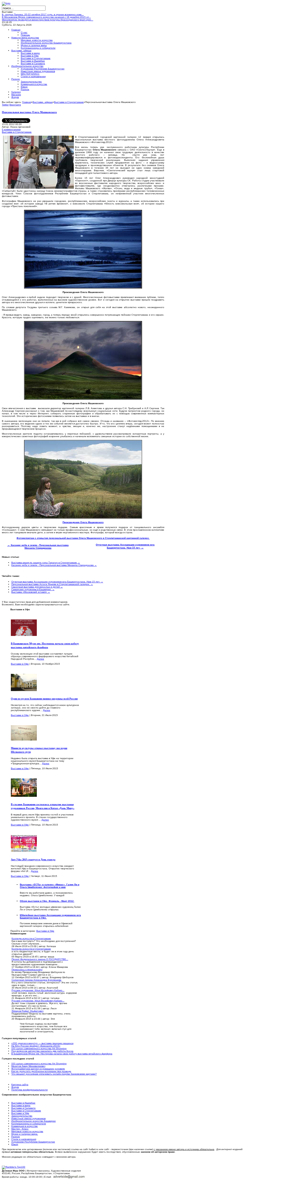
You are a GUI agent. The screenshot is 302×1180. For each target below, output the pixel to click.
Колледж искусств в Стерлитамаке (31, 938)
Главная (26, 102)
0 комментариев (11, 129)
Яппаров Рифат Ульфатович (27, 1011)
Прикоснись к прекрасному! (27, 969)
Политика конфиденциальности (29, 1089)
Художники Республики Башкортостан (33, 1141)
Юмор (14, 1144)
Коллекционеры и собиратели (28, 1123)
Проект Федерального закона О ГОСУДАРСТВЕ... (40, 959)
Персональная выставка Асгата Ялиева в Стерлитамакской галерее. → (52, 584)
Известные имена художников (28, 1118)
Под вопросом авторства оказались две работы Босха (42, 1051)
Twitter (5, 104)
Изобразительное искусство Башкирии (33, 1121)
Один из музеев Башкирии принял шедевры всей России (44, 698)
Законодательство (21, 1116)
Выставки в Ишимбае (23, 1103)
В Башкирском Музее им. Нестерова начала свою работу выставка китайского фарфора (45, 645)
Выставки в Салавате (23, 1108)
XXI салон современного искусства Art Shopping (39, 1048)
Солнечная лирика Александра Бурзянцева (36, 980)
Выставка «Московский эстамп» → (30, 592)
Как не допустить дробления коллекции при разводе (41, 1071)
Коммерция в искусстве (24, 1126)
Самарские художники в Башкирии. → (33, 589)
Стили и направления (23, 1139)
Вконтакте (15, 104)
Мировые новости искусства (27, 1131)
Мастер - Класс (20, 1128)
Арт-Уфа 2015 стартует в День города (33, 859)
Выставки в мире (20, 1105)
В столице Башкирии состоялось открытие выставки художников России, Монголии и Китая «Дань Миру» (42, 806)
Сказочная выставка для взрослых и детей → (37, 587)
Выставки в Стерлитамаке (69, 102)
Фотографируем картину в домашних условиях (38, 1068)
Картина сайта (19, 1084)
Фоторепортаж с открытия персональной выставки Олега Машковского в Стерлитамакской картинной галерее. (83, 538)
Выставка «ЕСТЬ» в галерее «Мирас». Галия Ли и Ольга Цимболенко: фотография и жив (49, 885)
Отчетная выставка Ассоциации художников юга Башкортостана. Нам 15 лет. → (57, 581)
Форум (15, 1087)
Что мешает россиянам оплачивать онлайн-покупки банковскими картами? (54, 1074)
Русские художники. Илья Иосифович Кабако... (38, 990)
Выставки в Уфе (20, 664)
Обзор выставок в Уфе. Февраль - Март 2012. (47, 901)
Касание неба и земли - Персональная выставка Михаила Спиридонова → (54, 565)
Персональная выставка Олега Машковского (29, 112)
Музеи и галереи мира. (24, 1134)
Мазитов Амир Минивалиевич (28, 1066)
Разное (15, 1136)
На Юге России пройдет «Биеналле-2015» (35, 1046)
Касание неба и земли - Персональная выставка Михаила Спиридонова (38, 546)
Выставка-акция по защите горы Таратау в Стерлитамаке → (45, 562)
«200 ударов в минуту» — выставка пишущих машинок (42, 1043)
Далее (40, 659)
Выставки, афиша (43, 102)
